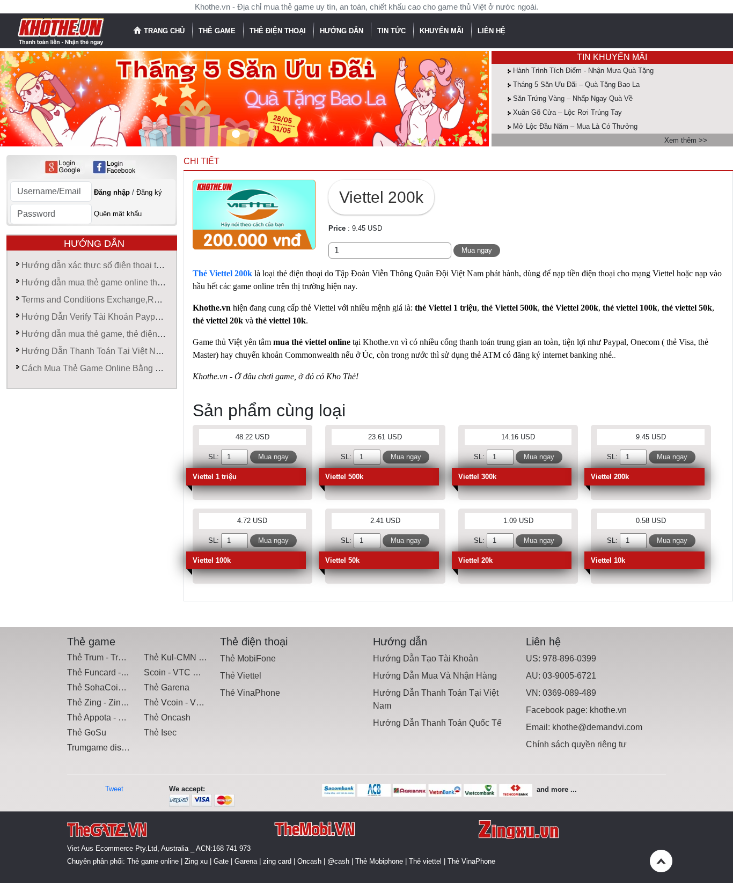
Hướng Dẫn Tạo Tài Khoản (425, 658)
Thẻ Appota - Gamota (107, 717)
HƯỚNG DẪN (342, 31)
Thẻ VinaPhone (250, 692)
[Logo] (61, 30)
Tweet (114, 789)
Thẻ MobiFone (248, 658)
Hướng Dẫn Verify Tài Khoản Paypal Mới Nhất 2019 (121, 316)
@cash (338, 861)
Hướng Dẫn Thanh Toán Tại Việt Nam (94, 351)
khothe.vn (608, 710)
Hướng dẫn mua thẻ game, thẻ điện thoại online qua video (132, 334)
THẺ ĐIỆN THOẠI (279, 31)
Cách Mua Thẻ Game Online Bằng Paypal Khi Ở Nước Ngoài (138, 368)
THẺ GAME (218, 31)
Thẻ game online (153, 861)
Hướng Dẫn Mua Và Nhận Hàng (435, 675)
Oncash (309, 861)
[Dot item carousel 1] (252, 134)
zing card (277, 861)
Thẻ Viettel (240, 675)
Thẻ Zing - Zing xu (102, 702)
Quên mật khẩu (118, 214)
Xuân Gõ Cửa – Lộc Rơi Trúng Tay (567, 112)
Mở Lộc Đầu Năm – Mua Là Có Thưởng (575, 126)
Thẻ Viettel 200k (222, 273)
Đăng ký (149, 192)
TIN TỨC (392, 31)
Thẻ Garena (166, 687)
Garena (245, 861)
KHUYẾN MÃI (443, 31)
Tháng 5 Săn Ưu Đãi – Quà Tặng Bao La (576, 84)
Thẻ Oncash (167, 717)
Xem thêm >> (685, 140)
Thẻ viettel (425, 861)
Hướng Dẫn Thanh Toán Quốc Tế (437, 722)
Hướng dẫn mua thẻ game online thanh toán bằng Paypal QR (138, 282)
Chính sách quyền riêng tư (576, 744)
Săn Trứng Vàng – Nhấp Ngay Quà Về (573, 98)
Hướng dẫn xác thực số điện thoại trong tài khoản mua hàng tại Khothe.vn (162, 265)
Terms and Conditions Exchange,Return (97, 299)
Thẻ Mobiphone (379, 861)
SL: (213, 457)
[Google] (62, 167)
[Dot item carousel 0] (236, 134)
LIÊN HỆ (491, 31)
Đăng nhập (112, 192)
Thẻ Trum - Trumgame (109, 657)
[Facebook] (114, 167)
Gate (221, 861)
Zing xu (196, 861)
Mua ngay (476, 250)
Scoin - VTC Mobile (181, 672)
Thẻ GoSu (86, 732)
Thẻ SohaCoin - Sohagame (119, 687)
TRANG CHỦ (164, 31)
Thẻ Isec (160, 732)
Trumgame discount (104, 747)
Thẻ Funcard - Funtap (108, 672)
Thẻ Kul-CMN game (182, 657)
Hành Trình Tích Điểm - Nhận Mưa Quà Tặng (583, 71)
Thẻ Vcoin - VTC (176, 702)
